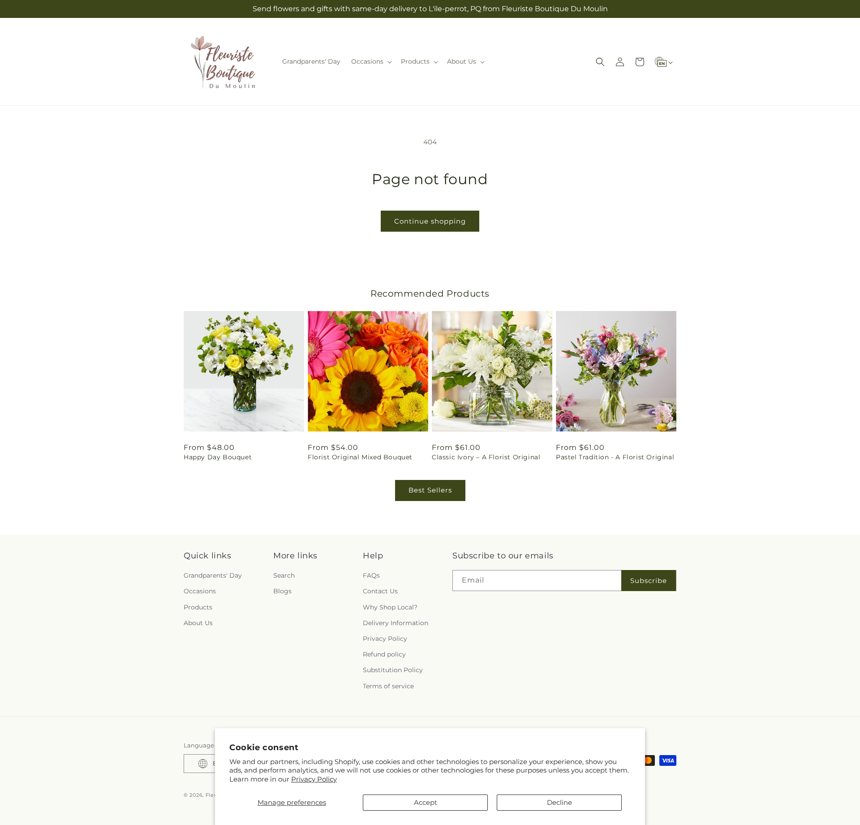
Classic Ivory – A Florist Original (486, 457)
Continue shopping (430, 221)
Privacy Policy (314, 779)
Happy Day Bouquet (218, 457)
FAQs (371, 575)
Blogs (282, 591)
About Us (198, 623)
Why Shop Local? (390, 607)
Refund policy (384, 654)
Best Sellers (430, 490)
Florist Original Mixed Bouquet (360, 457)
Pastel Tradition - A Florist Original (615, 457)
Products (198, 607)
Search (284, 575)
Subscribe (648, 580)
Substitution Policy (393, 670)
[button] (371, 61)
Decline (559, 802)
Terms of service (388, 686)
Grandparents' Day (213, 575)
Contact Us (380, 591)
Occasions (200, 591)
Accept (425, 802)
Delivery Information (395, 623)
